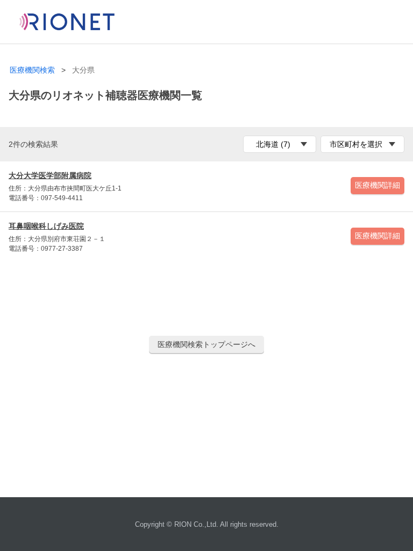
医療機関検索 (32, 70)
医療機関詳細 (377, 185)
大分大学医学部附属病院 (50, 175)
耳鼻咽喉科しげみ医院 (46, 226)
